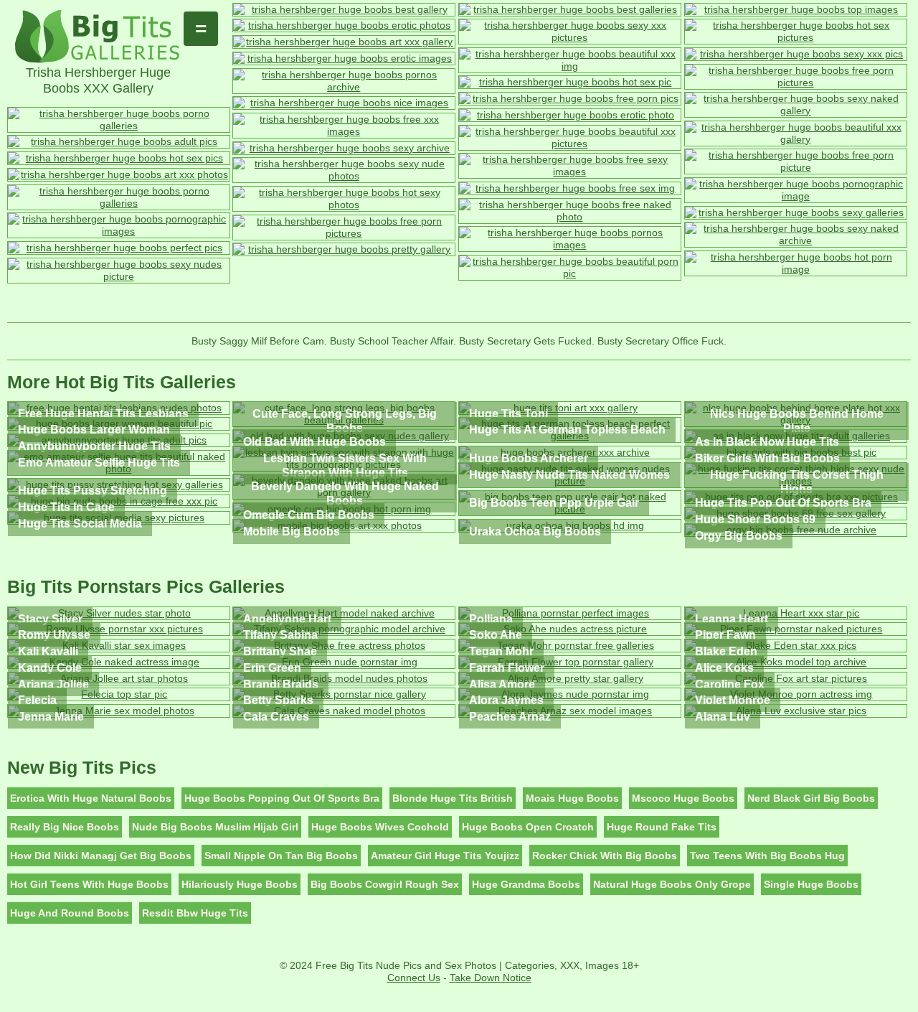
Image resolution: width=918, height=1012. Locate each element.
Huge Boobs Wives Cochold (380, 827)
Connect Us (413, 977)
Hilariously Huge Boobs (239, 884)
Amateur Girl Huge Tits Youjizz (445, 855)
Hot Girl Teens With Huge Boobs (89, 884)
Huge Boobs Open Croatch (528, 827)
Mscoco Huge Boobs (683, 798)
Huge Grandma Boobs (526, 884)
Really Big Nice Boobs (64, 827)
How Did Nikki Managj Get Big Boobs (100, 855)
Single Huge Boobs (811, 884)
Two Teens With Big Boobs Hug (767, 855)
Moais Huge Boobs (572, 798)
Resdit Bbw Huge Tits (195, 913)
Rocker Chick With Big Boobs (604, 855)
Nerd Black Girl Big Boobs (811, 798)
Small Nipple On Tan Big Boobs (281, 855)
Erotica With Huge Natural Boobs (90, 798)
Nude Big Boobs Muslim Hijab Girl (215, 827)
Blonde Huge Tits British (452, 798)
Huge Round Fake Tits (661, 827)
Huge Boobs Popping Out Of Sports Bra (281, 798)
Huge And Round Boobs (69, 913)
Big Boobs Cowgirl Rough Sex (385, 884)
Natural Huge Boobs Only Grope (672, 884)
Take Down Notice (490, 977)
